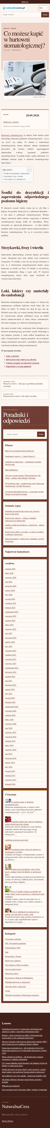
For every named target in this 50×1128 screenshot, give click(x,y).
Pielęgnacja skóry (12, 973)
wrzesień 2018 (10, 736)
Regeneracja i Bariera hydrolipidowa (19, 978)
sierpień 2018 (10, 741)
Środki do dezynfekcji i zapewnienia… (17, 173)
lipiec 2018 (9, 745)
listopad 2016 (10, 784)
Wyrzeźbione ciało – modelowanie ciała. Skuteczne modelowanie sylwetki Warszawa (24, 484)
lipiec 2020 (9, 719)
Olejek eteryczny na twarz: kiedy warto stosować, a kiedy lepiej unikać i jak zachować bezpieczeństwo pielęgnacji (24, 1070)
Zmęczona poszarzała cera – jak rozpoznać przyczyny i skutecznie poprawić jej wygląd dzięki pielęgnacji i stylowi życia (24, 1050)
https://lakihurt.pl (11, 470)
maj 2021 (8, 680)
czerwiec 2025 (10, 629)
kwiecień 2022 (10, 672)
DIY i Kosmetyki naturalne (15, 943)
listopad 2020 (10, 702)
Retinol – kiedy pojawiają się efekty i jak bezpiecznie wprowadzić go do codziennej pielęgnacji (22, 1036)
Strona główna (7, 1121)
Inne (6, 952)
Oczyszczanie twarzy (13, 969)
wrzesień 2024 (10, 650)
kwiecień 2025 (10, 637)
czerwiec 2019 (10, 732)
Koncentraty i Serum (13, 956)
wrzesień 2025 (10, 616)
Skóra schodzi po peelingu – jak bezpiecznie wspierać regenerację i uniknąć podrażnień (22, 1058)
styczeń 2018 (10, 771)
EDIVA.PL (25, 2)
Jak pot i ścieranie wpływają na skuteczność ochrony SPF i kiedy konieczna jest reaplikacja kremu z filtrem (24, 1042)
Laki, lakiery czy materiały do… (15, 179)
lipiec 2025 (9, 624)
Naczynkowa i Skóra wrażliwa (17, 965)
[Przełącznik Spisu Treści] (28, 170)
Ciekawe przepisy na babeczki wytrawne (22, 363)
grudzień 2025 (10, 603)
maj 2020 (8, 728)
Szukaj (45, 14)
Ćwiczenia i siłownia (13, 939)
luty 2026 (8, 594)
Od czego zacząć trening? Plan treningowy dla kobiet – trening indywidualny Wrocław (23, 476)
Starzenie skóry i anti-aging (15, 986)
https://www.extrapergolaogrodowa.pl (19, 450)
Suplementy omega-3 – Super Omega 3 (20, 456)
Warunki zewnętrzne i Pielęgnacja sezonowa (22, 995)
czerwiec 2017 (10, 779)
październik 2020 (11, 706)
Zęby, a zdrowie (12, 356)
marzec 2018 (10, 762)
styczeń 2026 (10, 599)
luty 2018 (8, 767)
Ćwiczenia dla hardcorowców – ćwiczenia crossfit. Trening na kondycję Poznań (24, 492)
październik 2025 (11, 612)
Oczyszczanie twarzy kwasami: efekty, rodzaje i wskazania (24, 1089)
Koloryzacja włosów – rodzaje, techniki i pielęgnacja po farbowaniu (20, 519)
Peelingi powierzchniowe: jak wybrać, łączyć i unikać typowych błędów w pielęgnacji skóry (23, 872)
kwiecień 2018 (10, 758)
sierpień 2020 (10, 715)
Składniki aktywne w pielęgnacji (17, 982)
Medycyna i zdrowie (10, 28)
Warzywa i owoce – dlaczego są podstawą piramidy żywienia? (23, 384)
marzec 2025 (10, 642)
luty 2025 (8, 646)
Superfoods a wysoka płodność (18, 366)
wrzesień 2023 (10, 659)
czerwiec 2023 (10, 663)
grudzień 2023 (10, 655)
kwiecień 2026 (10, 586)
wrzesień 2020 (10, 711)
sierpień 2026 (10, 569)
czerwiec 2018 (10, 749)
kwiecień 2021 (10, 685)
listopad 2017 (10, 775)
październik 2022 (11, 668)
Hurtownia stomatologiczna (12, 135)
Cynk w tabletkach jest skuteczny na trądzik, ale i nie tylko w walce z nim (22, 913)
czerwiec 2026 (10, 577)
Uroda (7, 990)
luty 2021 (8, 693)
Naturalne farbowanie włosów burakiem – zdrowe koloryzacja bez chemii (24, 822)
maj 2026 (8, 581)
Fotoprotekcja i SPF (12, 947)
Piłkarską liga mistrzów (11, 1086)
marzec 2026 (10, 590)
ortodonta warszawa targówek (16, 840)
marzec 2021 (10, 689)
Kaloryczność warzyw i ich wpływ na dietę (19, 395)
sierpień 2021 (10, 676)
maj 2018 (8, 754)
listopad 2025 (10, 607)
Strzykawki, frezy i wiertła (13, 176)
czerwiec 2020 (10, 723)
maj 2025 (8, 633)
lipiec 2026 (9, 573)
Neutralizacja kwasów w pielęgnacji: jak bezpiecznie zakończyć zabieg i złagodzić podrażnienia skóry (22, 1030)
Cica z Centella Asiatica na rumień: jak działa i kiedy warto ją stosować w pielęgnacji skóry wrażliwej (25, 894)
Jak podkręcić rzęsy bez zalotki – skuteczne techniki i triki (24, 1075)
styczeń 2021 (10, 698)
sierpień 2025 (10, 620)
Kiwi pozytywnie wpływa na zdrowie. (21, 359)
